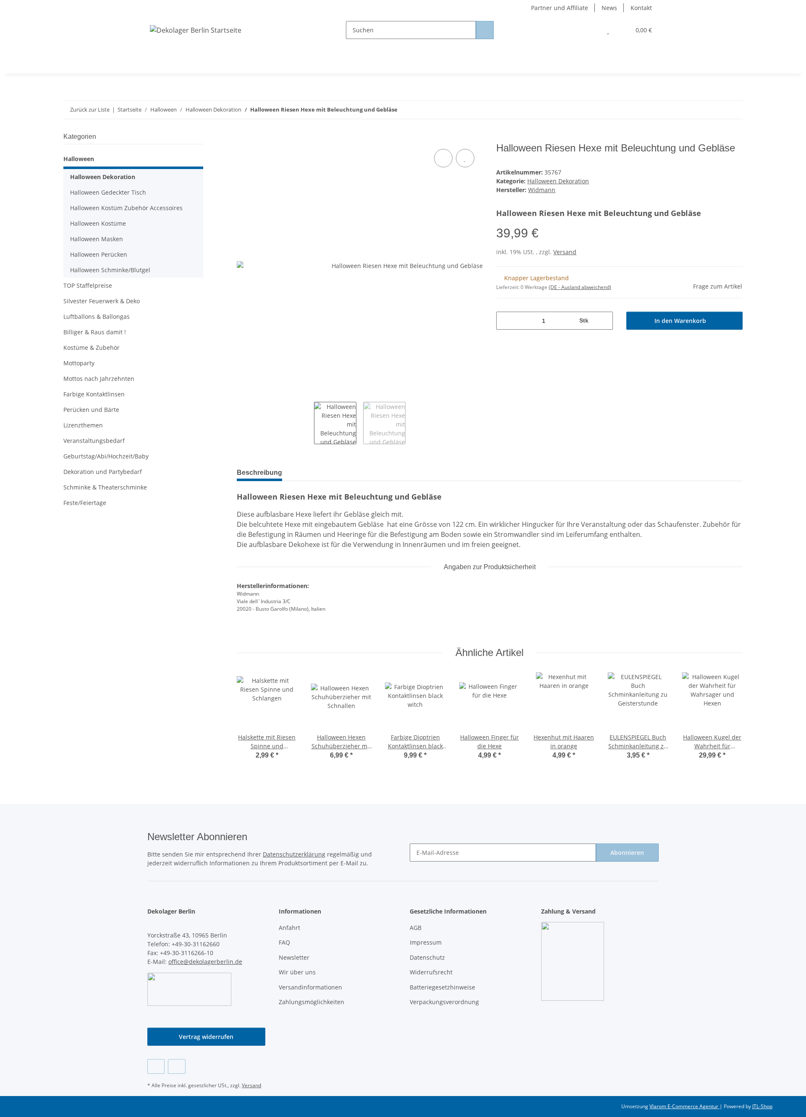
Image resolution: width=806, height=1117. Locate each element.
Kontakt (641, 8)
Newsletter (294, 957)
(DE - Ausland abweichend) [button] (580, 287)
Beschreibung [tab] (259, 472)
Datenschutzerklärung (294, 854)
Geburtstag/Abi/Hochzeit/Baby (106, 456)
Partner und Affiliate (559, 8)
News (609, 8)
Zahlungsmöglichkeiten (311, 1002)
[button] (591, 30)
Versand (564, 252)
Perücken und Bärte (91, 410)
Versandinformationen (310, 987)
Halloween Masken (96, 239)
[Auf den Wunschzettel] (465, 158)
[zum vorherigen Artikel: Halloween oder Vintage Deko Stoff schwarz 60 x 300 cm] (716, 110)
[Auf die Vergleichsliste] (443, 158)
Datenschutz (427, 957)
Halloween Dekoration (558, 181)
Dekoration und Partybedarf (102, 472)
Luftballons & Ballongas (96, 316)
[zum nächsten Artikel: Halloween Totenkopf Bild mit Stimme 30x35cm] (734, 110)
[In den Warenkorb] (243, 137)
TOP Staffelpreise (87, 285)
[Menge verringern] (506, 320)
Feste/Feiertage (84, 503)
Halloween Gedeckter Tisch (108, 192)
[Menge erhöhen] (603, 320)
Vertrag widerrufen (206, 1037)
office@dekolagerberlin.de (205, 962)
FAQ (284, 942)
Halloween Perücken (98, 254)
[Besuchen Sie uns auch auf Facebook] (156, 1066)
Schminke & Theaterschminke (105, 487)
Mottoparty (78, 363)
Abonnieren (627, 853)
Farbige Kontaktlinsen (94, 394)
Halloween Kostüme (98, 223)
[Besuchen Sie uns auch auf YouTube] (176, 1066)
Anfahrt (289, 928)
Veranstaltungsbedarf (94, 441)
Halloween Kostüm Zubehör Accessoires (126, 208)
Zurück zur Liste (90, 109)
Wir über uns (297, 972)
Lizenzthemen (83, 425)
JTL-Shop (762, 1106)
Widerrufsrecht (431, 972)
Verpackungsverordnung (444, 1002)
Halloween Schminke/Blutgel (110, 270)
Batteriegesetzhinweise (442, 987)
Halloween (78, 159)
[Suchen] (485, 30)
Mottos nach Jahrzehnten (98, 379)
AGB (415, 928)
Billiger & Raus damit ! (94, 332)
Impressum (426, 942)
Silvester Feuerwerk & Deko (101, 301)
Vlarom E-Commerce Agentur (684, 1106)
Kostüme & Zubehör (91, 348)
